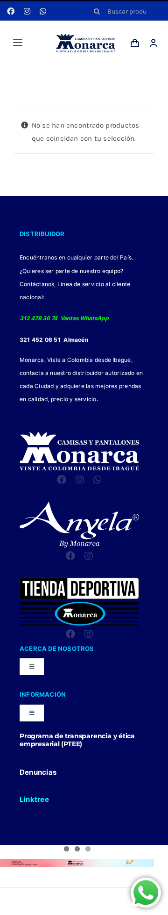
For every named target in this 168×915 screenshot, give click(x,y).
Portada (74, 75)
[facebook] (10, 11)
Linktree (34, 799)
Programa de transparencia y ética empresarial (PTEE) (77, 740)
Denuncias (38, 772)
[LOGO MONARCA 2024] (85, 37)
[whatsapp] (43, 11)
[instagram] (27, 11)
